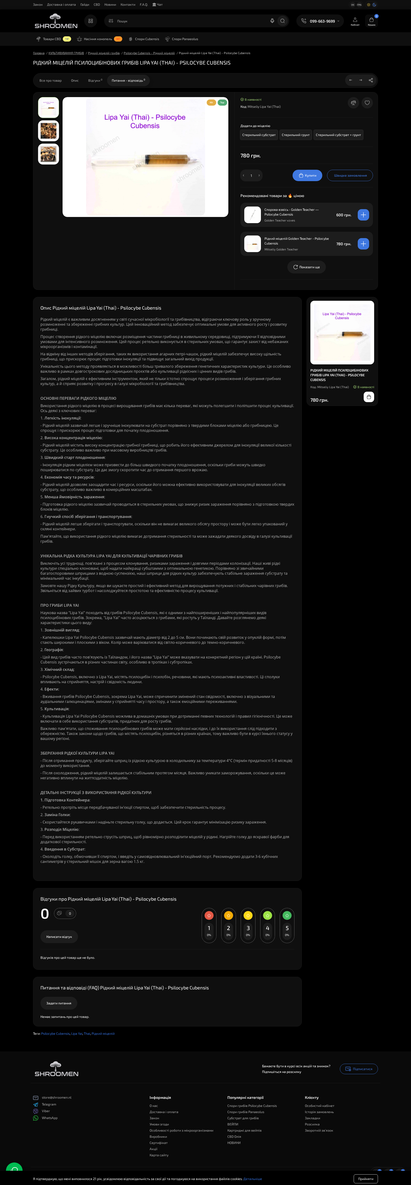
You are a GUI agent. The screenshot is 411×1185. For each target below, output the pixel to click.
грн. (359, 4)
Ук (352, 4)
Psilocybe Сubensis (55, 1033)
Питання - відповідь (128, 80)
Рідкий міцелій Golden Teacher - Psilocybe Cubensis (296, 240)
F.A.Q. (144, 4)
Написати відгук (59, 937)
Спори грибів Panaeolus (245, 1112)
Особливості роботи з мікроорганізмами (181, 1130)
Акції (153, 1149)
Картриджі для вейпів (244, 1130)
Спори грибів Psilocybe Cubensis (252, 1106)
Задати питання (58, 1003)
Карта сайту (159, 1155)
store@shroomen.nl (56, 1097)
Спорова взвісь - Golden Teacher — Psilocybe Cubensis (291, 211)
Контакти (128, 4)
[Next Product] (361, 80)
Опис (75, 80)
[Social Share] (371, 80)
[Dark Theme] (374, 4)
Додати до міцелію (255, 126)
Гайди (84, 4)
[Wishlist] (367, 102)
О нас (154, 1106)
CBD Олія (234, 1136)
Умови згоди (159, 1124)
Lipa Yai (76, 1033)
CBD (97, 4)
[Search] (272, 21)
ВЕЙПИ (232, 1124)
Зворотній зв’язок (319, 1130)
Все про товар (50, 80)
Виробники (158, 1136)
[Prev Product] (351, 80)
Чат (159, 4)
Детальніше (252, 1177)
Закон (38, 4)
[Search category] (111, 21)
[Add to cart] (363, 215)
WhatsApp (50, 1118)
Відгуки (95, 80)
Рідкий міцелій (103, 1033)
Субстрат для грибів (243, 1118)
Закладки (312, 1118)
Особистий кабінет (319, 1106)
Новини (110, 4)
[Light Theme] (368, 4)
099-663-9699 (322, 21)
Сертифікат (159, 1143)
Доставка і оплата (61, 4)
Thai (87, 1033)
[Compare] (353, 102)
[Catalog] (90, 20)
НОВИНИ (234, 1143)
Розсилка (312, 1124)
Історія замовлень (319, 1112)
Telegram (49, 1104)
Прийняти (365, 1177)
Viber (46, 1111)
